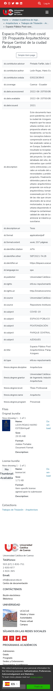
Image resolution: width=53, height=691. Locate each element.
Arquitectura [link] (12, 23)
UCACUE (24, 611)
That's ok (38, 686)
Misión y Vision (27, 614)
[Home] (13, 12)
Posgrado (7, 657)
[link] (20, 509)
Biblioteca (8, 598)
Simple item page (26, 55)
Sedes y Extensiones (13, 661)
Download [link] (48, 425)
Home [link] (5, 19)
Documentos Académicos (15, 664)
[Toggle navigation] (47, 12)
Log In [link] (47, 3)
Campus (24, 624)
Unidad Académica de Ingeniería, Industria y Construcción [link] (26, 19)
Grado (6, 654)
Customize (6, 681)
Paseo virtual (26, 621)
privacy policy (36, 677)
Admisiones (8, 651)
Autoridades (26, 617)
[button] (39, 3)
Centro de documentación (15, 583)
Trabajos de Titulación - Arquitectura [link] (35, 23)
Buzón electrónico (11, 595)
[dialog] (26, 678)
